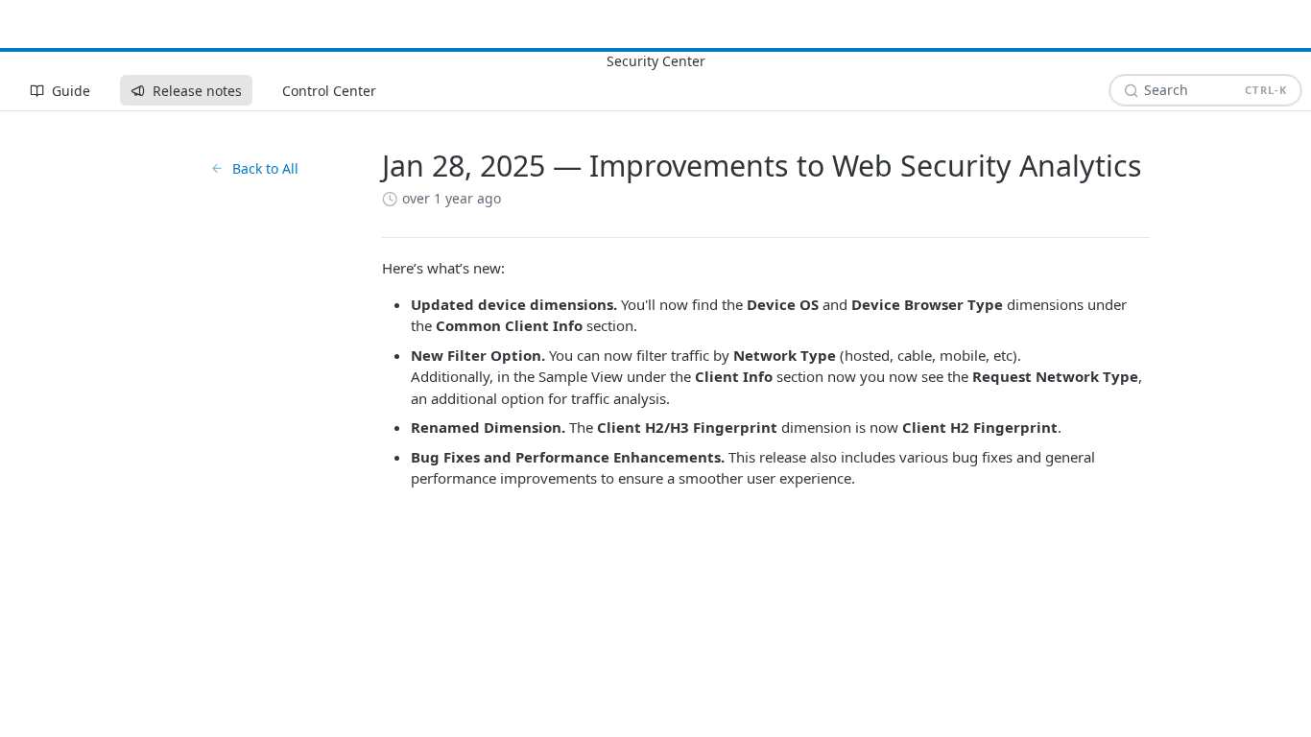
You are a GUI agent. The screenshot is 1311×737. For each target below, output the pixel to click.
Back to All (265, 168)
